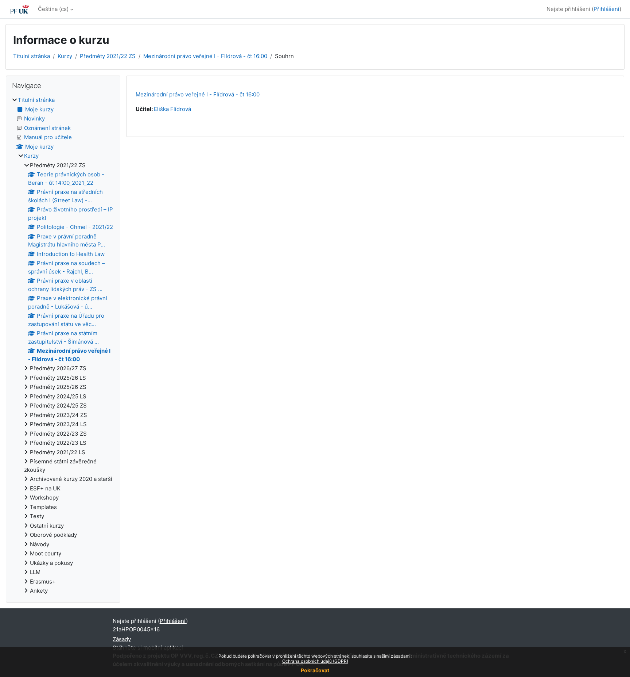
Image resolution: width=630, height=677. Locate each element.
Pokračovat (315, 670)
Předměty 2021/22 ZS (108, 56)
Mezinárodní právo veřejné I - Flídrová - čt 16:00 (205, 56)
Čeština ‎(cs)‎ (53, 8)
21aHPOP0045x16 (136, 629)
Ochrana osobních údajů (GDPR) (315, 661)
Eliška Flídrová (172, 109)
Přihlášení (606, 8)
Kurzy (65, 56)
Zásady (122, 639)
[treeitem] (63, 345)
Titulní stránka (31, 56)
